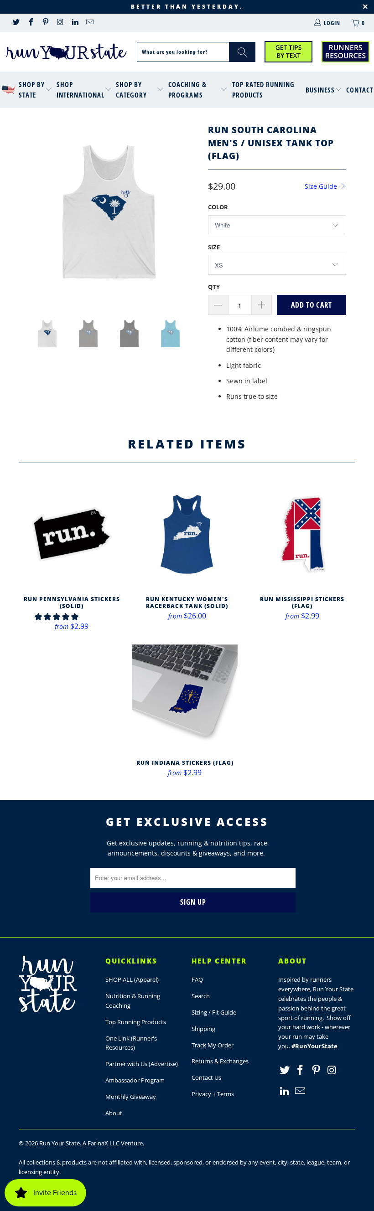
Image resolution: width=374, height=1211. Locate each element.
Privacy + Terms (213, 1094)
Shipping (203, 1029)
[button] (56, 617)
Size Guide (322, 186)
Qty (214, 287)
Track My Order (213, 1045)
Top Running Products (135, 1022)
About (113, 1113)
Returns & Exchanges (220, 1061)
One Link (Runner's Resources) (131, 1043)
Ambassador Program (135, 1080)
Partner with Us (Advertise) (141, 1064)
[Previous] (28, 212)
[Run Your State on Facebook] (30, 23)
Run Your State (59, 1143)
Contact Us (206, 1077)
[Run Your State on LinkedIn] (75, 23)
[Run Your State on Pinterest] (45, 23)
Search (201, 996)
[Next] (189, 212)
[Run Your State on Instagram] (60, 23)
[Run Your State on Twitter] (15, 23)
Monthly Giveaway (130, 1096)
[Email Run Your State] (89, 23)
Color (218, 207)
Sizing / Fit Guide (214, 1012)
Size (214, 247)
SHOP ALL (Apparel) (132, 979)
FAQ (197, 979)
